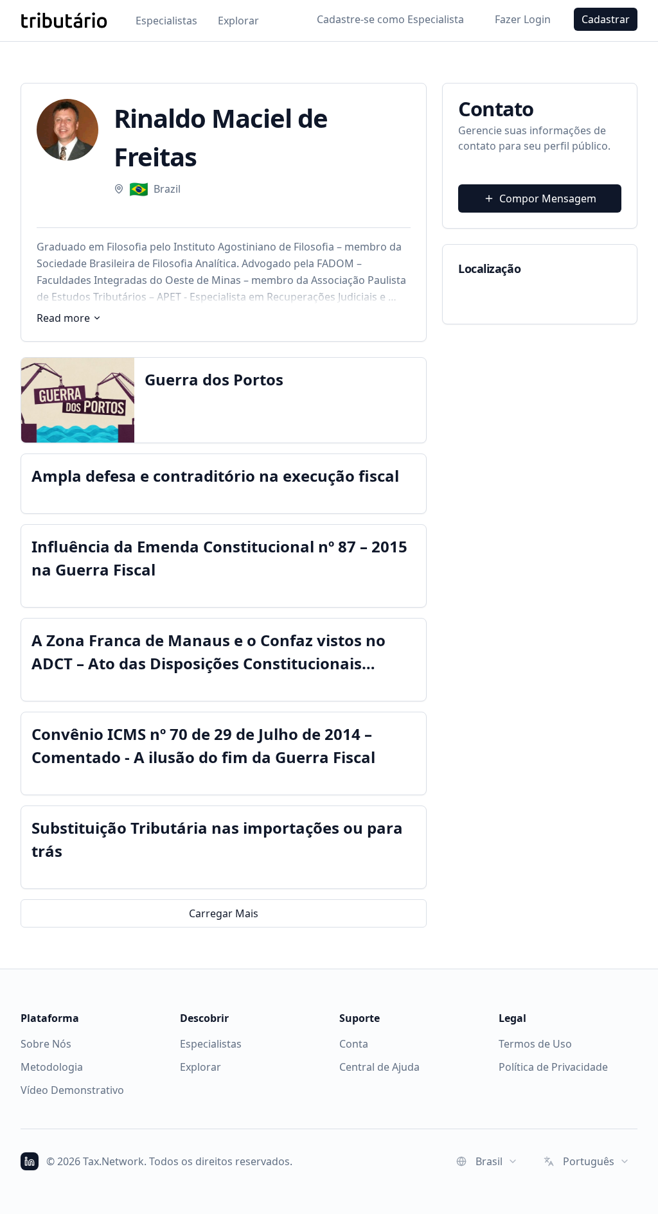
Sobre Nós (46, 1044)
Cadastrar (606, 19)
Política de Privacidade (553, 1067)
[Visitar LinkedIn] (30, 1161)
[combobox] (487, 1161)
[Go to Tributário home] (64, 20)
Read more (63, 318)
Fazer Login (523, 19)
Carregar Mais (223, 913)
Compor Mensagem (547, 198)
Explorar (238, 20)
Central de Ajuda (379, 1067)
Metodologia (52, 1067)
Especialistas (166, 20)
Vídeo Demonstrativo (72, 1090)
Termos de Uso (535, 1044)
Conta (353, 1044)
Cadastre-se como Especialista (390, 19)
